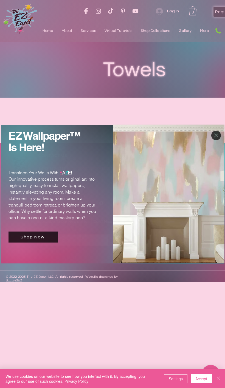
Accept (201, 378)
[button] (216, 135)
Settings (176, 378)
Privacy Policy (76, 381)
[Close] (218, 379)
